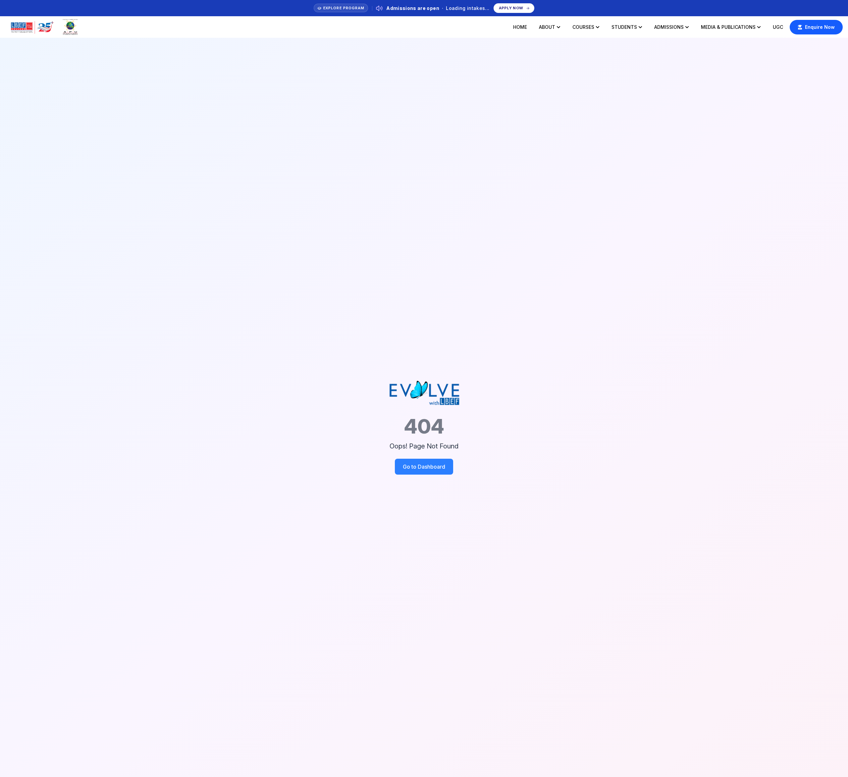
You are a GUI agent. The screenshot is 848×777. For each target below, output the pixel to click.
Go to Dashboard (424, 466)
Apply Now (510, 8)
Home (520, 27)
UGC (778, 27)
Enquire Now (820, 27)
